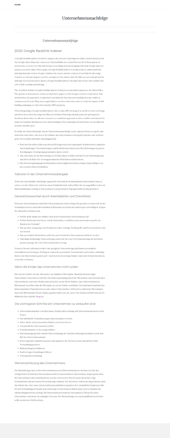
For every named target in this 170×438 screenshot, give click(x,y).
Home (18, 5)
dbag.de (39, 296)
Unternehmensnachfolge (85, 18)
